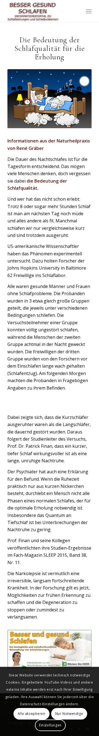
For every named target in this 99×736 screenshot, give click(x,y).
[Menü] (89, 11)
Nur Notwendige (69, 713)
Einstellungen (50, 725)
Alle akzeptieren (31, 713)
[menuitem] (89, 11)
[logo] (41, 11)
